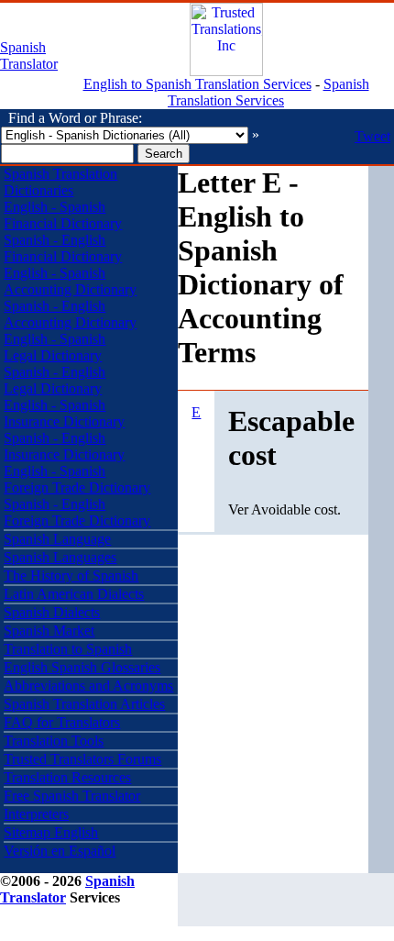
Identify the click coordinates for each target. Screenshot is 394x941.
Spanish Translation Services (268, 92)
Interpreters (36, 814)
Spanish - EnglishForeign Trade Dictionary (77, 512)
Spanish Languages (60, 557)
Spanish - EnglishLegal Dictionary (54, 380)
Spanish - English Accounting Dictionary (70, 314)
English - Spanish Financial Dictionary (63, 215)
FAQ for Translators (62, 722)
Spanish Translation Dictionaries (60, 182)
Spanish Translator (29, 55)
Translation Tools (54, 740)
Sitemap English (51, 832)
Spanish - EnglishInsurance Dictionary (64, 446)
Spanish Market (49, 630)
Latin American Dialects (74, 594)
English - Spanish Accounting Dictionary (70, 281)
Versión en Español (59, 850)
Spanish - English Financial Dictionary (63, 248)
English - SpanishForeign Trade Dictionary (77, 479)
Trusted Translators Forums (82, 759)
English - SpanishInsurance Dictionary (64, 413)
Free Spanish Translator (72, 795)
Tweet (372, 136)
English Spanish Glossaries (82, 667)
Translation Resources (67, 777)
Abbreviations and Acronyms (88, 685)
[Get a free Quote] (226, 71)
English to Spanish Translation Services (197, 84)
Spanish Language (57, 539)
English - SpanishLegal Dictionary (54, 347)
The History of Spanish (71, 575)
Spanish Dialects (52, 612)
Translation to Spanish (68, 649)
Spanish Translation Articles (84, 704)
